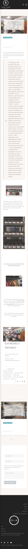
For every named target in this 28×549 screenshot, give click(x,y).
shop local (13, 379)
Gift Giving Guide (8, 37)
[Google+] (20, 381)
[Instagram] (7, 542)
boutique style (11, 368)
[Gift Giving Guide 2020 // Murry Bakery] (14, 402)
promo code (6, 379)
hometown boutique (18, 377)
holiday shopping (7, 377)
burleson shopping (8, 370)
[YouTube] (11, 542)
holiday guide (16, 375)
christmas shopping (8, 372)
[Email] (24, 381)
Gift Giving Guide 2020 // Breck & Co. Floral (8, 388)
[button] (11, 439)
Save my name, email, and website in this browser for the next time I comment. (14, 467)
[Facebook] (15, 381)
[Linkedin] (22, 381)
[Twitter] (18, 381)
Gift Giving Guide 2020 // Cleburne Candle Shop (19, 389)
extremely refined (18, 372)
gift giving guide (7, 375)
